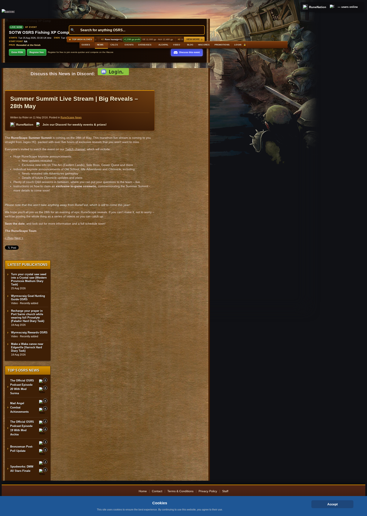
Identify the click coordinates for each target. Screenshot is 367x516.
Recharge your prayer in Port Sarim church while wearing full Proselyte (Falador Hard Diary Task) (27, 316)
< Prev (9, 238)
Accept (332, 504)
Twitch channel (75, 149)
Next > (18, 238)
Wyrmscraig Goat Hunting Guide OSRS (28, 297)
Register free (37, 52)
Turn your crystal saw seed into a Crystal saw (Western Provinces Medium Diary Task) (29, 279)
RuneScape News (71, 117)
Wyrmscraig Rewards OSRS (29, 332)
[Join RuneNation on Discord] (332, 7)
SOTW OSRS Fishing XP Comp (39, 32)
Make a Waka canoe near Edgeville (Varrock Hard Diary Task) (27, 347)
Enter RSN (17, 52)
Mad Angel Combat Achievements (19, 407)
